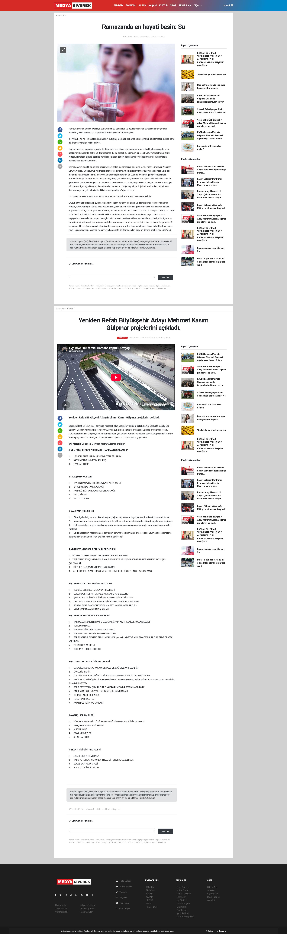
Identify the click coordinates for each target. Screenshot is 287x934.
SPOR (173, 5)
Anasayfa (60, 15)
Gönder (165, 277)
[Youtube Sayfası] (72, 895)
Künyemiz (124, 903)
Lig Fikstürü (182, 900)
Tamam (222, 931)
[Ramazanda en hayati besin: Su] (116, 82)
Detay (210, 931)
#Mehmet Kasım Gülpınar (108, 809)
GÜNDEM (118, 5)
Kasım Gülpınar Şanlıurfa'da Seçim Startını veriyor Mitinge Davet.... (211, 169)
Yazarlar (123, 892)
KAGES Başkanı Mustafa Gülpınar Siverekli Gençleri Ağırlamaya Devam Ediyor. (210, 135)
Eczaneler (181, 897)
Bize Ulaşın (124, 908)
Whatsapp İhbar (87, 908)
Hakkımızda (60, 905)
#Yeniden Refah (76, 809)
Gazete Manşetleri (185, 916)
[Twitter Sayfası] (61, 895)
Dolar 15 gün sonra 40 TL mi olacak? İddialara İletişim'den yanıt (211, 261)
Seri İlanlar (181, 910)
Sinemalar (181, 907)
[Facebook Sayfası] (56, 895)
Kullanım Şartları (87, 905)
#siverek (90, 809)
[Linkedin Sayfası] (77, 895)
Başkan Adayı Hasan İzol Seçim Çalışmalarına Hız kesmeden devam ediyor (209, 194)
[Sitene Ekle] (93, 895)
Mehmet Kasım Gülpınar (104, 444)
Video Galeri (125, 886)
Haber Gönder (86, 912)
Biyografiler (212, 893)
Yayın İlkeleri (61, 908)
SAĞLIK (142, 5)
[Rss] (83, 895)
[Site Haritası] (88, 895)
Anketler (211, 890)
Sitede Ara (212, 887)
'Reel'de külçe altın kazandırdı (211, 74)
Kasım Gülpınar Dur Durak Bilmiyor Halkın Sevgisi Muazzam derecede (209, 182)
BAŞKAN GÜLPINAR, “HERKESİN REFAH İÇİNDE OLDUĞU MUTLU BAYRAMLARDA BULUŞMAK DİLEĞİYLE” (210, 59)
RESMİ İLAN (185, 5)
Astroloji (211, 900)
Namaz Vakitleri (184, 893)
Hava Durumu (183, 887)
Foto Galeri (125, 881)
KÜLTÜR (163, 5)
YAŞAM (153, 5)
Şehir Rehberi (183, 913)
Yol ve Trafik (182, 890)
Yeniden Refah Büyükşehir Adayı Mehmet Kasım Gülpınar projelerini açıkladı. (211, 123)
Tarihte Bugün (183, 903)
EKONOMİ (131, 5)
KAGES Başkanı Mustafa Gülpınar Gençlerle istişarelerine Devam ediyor (210, 98)
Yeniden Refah (135, 426)
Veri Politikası (61, 912)
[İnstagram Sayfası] (67, 895)
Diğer (197, 5)
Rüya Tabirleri (213, 897)
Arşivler (123, 897)
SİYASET (70, 309)
